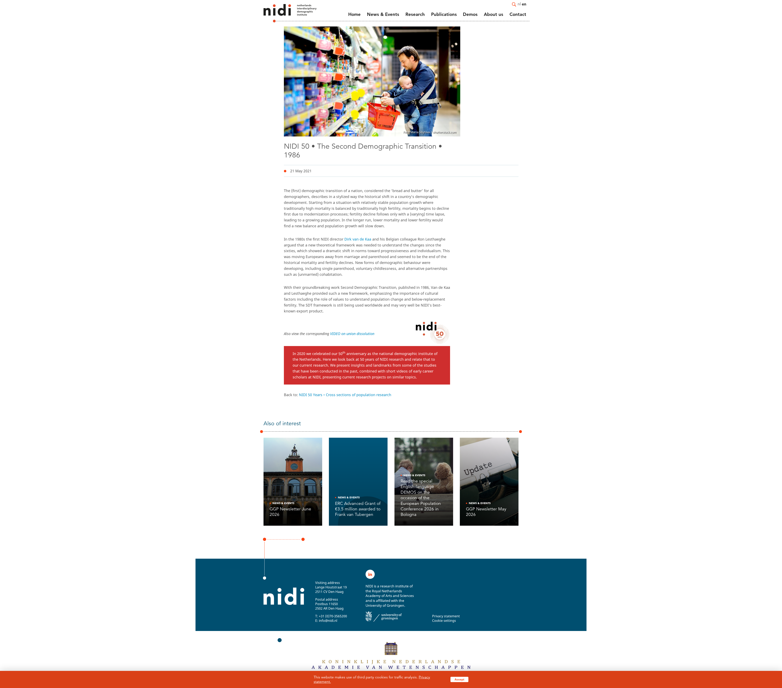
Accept (459, 679)
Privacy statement (446, 616)
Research (415, 14)
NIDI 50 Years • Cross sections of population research (345, 394)
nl (519, 3)
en (524, 4)
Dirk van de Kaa (357, 239)
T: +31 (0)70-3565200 (331, 616)
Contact (518, 14)
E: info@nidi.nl (326, 620)
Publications (444, 14)
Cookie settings (444, 620)
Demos (470, 14)
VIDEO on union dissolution (352, 333)
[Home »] (284, 13)
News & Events (383, 14)
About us (493, 14)
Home (354, 14)
